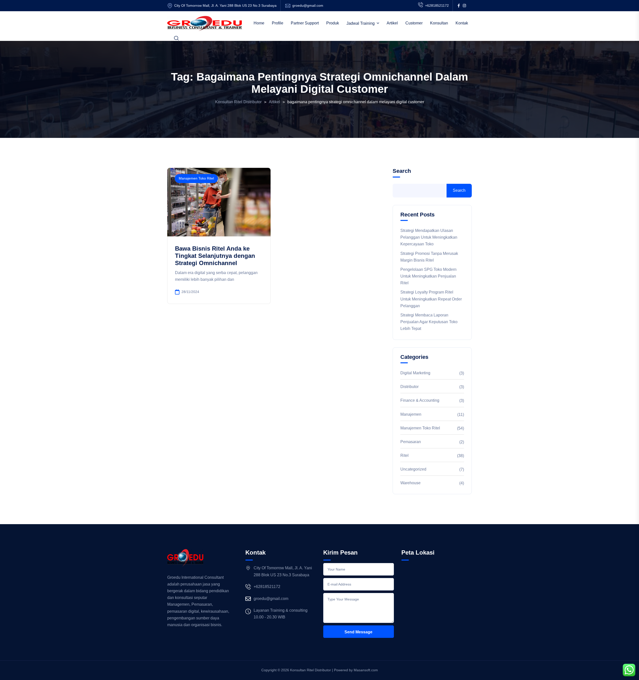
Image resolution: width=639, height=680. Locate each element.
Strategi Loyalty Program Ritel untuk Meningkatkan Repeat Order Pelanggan (431, 299)
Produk (332, 23)
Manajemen (410, 414)
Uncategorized (413, 469)
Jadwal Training (360, 23)
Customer (414, 23)
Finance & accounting (419, 400)
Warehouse (410, 483)
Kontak (462, 23)
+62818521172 (437, 5)
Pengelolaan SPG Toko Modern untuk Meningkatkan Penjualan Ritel (428, 276)
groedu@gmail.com (307, 5)
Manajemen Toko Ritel (196, 178)
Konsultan (439, 23)
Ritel (404, 455)
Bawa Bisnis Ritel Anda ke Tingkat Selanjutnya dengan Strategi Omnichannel (215, 255)
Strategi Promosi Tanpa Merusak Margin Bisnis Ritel (429, 256)
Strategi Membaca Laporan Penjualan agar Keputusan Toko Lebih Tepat (429, 322)
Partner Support (305, 23)
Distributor (409, 387)
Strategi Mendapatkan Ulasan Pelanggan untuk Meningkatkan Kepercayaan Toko (428, 237)
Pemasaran (410, 442)
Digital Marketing (415, 373)
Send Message (358, 632)
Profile (277, 23)
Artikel (392, 23)
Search (402, 171)
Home (259, 23)
